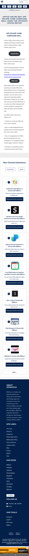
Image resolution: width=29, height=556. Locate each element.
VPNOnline (9, 478)
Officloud (9, 489)
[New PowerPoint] (25, 6)
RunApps (9, 486)
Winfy (8, 481)
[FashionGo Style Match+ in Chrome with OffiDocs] (15, 185)
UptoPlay (9, 470)
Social (21, 169)
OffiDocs (8, 465)
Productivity (10, 169)
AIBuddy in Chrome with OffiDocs (14, 356)
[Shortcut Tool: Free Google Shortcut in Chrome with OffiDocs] (15, 213)
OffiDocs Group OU (13, 542)
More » (14, 372)
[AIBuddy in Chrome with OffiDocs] (15, 353)
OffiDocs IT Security (17, 543)
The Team (9, 428)
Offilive (8, 525)
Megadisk (9, 476)
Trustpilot (10, 495)
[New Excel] (20, 6)
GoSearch (9, 517)
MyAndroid (9, 484)
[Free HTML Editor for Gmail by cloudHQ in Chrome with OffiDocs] (15, 269)
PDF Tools (9, 522)
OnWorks (9, 467)
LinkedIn (19, 503)
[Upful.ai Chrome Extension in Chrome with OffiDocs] (15, 241)
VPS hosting (22, 542)
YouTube (11, 503)
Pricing (8, 450)
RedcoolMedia (10, 473)
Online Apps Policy (11, 437)
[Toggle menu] (2, 1)
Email (10, 506)
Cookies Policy (10, 445)
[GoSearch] (9, 6)
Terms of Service (11, 442)
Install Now (14, 53)
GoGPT (8, 519)
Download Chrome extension (14, 199)
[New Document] (14, 6)
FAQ (7, 456)
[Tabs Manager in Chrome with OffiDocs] (15, 325)
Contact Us (9, 434)
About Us (9, 431)
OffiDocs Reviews (11, 533)
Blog (7, 448)
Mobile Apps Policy (11, 439)
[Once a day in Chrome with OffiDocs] (15, 297)
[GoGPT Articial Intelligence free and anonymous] (4, 6)
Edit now (15, 81)
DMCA (8, 453)
